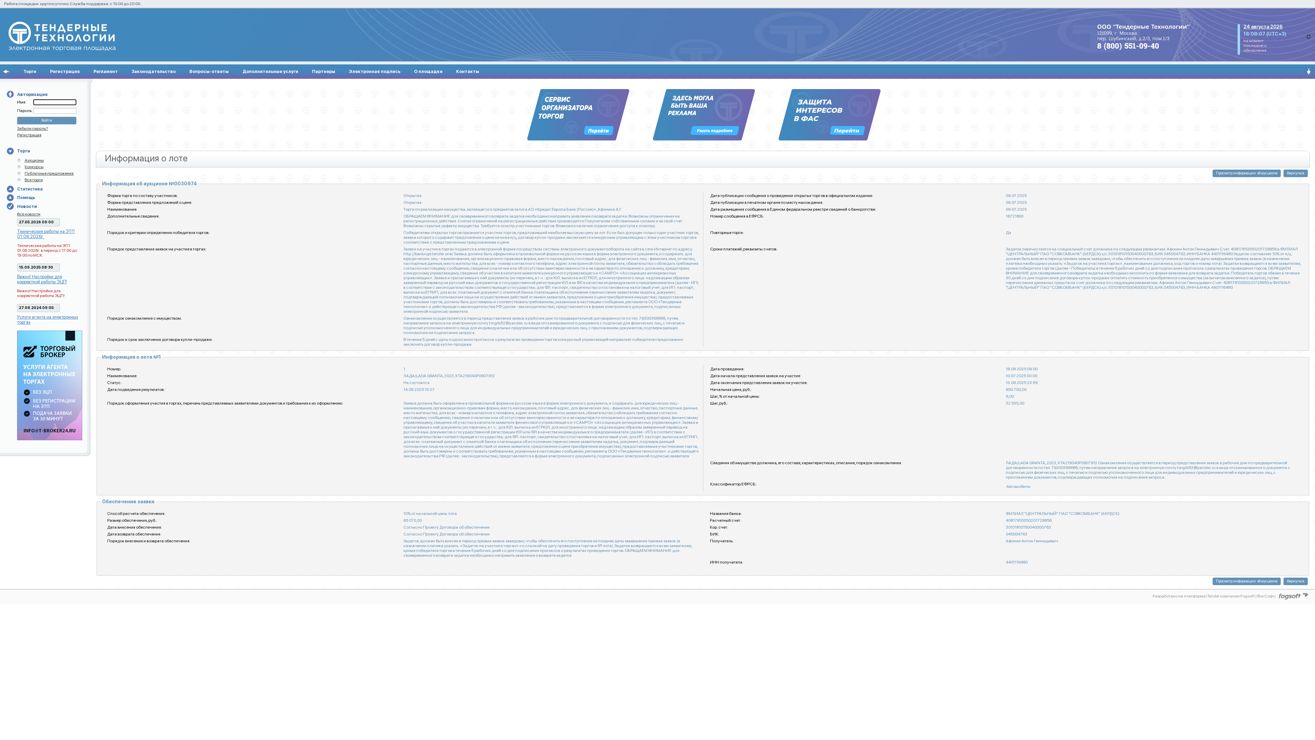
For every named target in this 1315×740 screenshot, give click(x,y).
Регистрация (65, 71)
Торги (29, 71)
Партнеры (323, 71)
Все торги (34, 179)
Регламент (105, 71)
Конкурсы (34, 166)
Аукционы (34, 160)
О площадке (428, 71)
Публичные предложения (49, 173)
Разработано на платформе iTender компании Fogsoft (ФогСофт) (1214, 596)
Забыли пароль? (32, 128)
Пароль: (25, 110)
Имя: (21, 102)
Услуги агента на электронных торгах (47, 319)
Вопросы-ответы (209, 71)
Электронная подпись (374, 71)
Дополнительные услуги (270, 71)
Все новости (28, 214)
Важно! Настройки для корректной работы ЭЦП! (42, 279)
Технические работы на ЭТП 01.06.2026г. (46, 234)
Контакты (467, 71)
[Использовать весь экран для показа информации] (6, 71)
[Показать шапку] (1309, 71)
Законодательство (154, 71)
